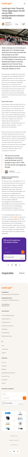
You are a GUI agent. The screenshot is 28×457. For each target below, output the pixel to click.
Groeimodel (4, 379)
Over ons (4, 362)
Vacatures (4, 366)
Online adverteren (6, 322)
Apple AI (4, 352)
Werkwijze (4, 369)
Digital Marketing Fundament (8, 372)
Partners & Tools (5, 376)
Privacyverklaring (14, 444)
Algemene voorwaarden (14, 440)
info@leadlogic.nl (6, 304)
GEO (3, 345)
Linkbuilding (4, 329)
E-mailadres (8, 252)
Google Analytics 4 (6, 318)
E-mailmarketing (5, 332)
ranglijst (15, 217)
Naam (6, 248)
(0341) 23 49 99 (5, 305)
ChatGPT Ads (5, 349)
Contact (4, 383)
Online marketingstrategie (8, 315)
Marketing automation (7, 336)
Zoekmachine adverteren (7, 325)
